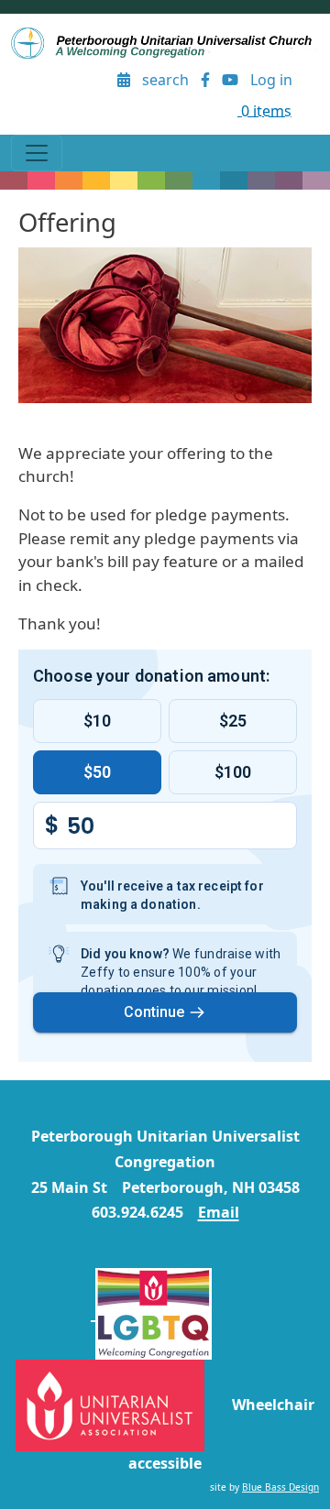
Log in (271, 80)
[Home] (165, 43)
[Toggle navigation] (36, 153)
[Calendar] (124, 80)
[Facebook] (205, 80)
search (165, 80)
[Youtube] (229, 80)
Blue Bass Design (280, 1487)
